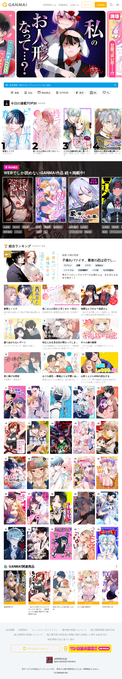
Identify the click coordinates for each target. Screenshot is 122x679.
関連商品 (63, 4)
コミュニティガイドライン (44, 629)
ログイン (87, 4)
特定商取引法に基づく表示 (61, 639)
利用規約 (23, 629)
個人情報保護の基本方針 (103, 629)
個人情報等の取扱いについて (28, 634)
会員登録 (101, 4)
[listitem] (15, 589)
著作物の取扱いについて (74, 629)
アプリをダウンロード (37, 648)
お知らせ (74, 4)
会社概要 (10, 629)
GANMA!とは (49, 4)
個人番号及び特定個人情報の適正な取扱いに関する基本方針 (77, 634)
